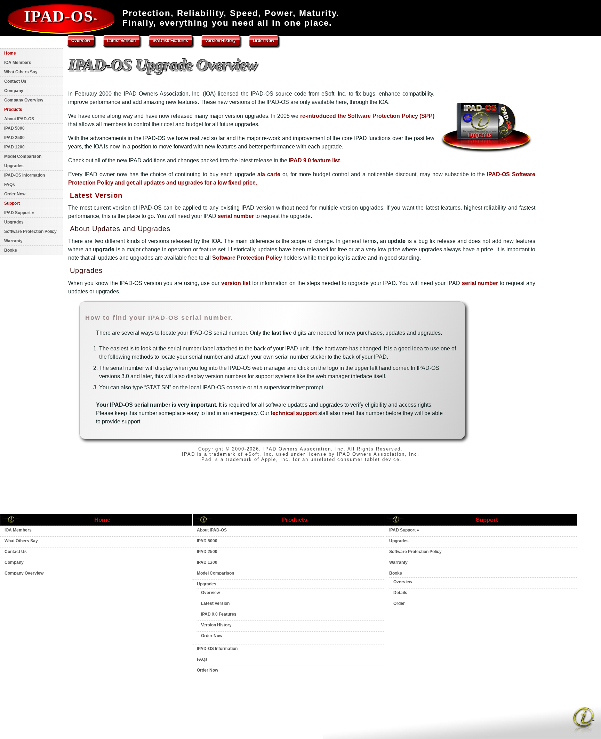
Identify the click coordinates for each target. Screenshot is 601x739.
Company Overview (23, 100)
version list (235, 283)
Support (12, 203)
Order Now (263, 40)
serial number (236, 216)
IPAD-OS (61, 16)
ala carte (268, 174)
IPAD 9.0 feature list (314, 160)
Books (10, 250)
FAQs (9, 184)
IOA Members (17, 62)
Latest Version (96, 195)
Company (13, 90)
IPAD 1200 (14, 147)
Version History (220, 40)
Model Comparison (22, 156)
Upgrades (14, 165)
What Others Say (21, 72)
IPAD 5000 (14, 128)
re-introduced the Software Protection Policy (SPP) (367, 116)
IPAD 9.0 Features (170, 40)
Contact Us (15, 81)
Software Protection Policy (247, 258)
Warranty (13, 240)
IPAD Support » (19, 212)
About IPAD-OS (19, 118)
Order (399, 603)
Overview (80, 40)
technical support (294, 413)
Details (400, 592)
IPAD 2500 (14, 137)
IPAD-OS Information (24, 175)
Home (10, 53)
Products (13, 109)
